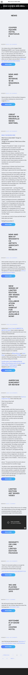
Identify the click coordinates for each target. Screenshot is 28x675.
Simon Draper (11, 328)
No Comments (13, 44)
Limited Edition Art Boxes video (14, 492)
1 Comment (12, 503)
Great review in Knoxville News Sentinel (14, 118)
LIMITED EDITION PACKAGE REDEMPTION (14, 571)
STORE (19, 355)
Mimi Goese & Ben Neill (14, 6)
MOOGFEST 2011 (14, 607)
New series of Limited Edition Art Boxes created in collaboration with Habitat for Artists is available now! (14, 301)
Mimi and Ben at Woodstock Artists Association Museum (14, 242)
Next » (12, 658)
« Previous (6, 655)
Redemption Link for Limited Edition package (14, 547)
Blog (7, 44)
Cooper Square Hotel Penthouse (14, 31)
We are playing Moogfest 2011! (14, 588)
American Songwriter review (14, 382)
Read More (8, 64)
